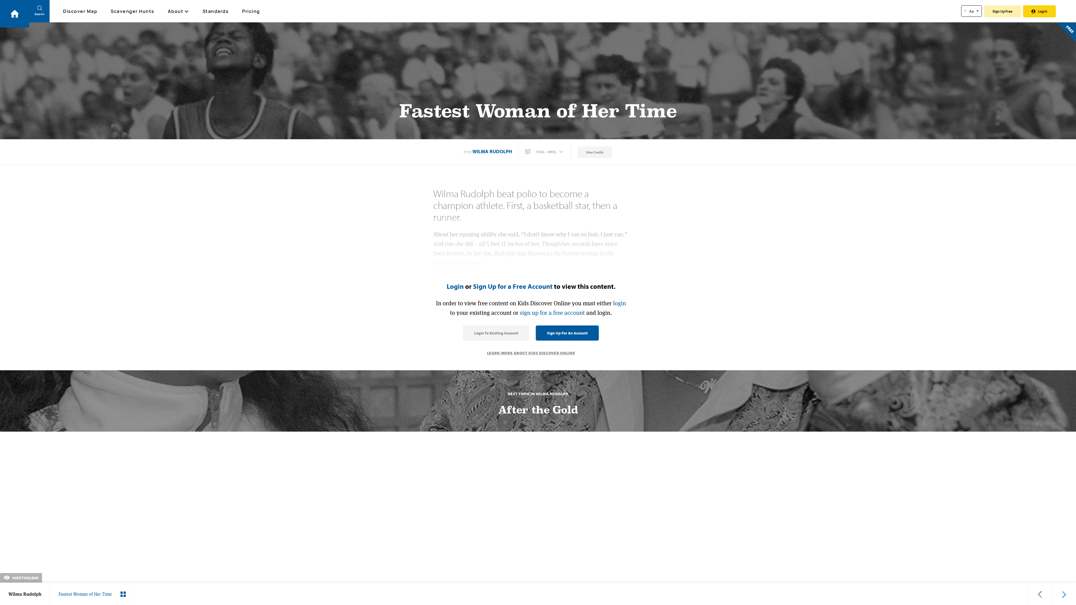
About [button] (176, 11)
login (619, 303)
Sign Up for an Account (567, 333)
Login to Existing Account (496, 333)
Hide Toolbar (24, 577)
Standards (216, 11)
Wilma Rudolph (492, 151)
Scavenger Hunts (132, 11)
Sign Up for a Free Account (513, 286)
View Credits (595, 152)
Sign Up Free (1002, 11)
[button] (545, 151)
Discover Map (80, 11)
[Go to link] (14, 13)
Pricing (251, 11)
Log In (1042, 11)
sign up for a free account (552, 313)
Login (455, 286)
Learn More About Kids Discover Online (531, 352)
